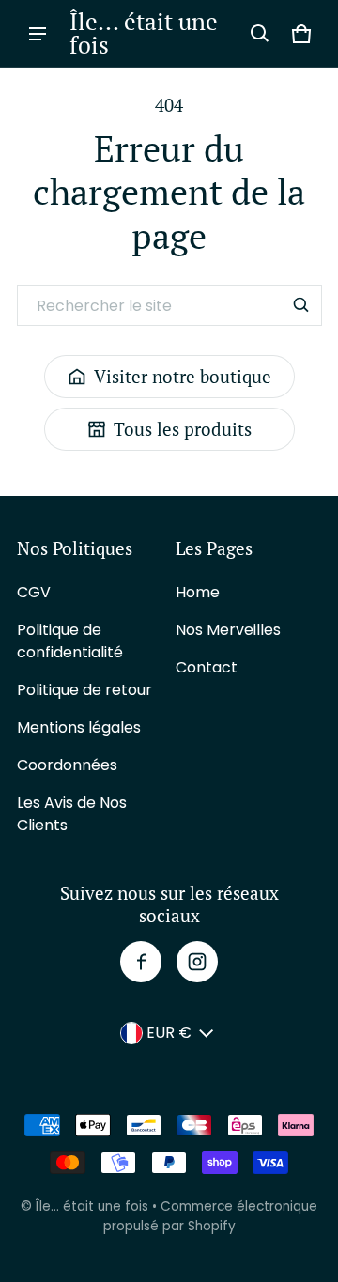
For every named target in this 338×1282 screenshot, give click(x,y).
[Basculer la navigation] (37, 33)
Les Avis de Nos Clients (72, 814)
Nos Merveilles (228, 630)
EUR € (169, 1032)
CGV (34, 592)
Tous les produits (183, 428)
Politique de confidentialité (70, 641)
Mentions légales (79, 727)
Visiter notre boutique (182, 376)
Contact (207, 667)
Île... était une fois (92, 1206)
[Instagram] (197, 961)
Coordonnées (67, 765)
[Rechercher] (301, 305)
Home (198, 592)
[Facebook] (140, 961)
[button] (260, 33)
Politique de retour (84, 690)
